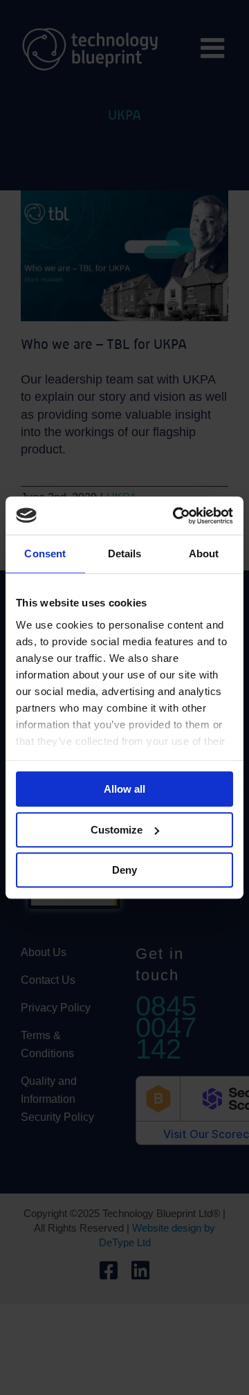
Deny (124, 870)
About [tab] (204, 553)
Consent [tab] (45, 553)
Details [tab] (125, 553)
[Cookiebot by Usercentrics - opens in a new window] (175, 516)
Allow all (124, 789)
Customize (116, 830)
